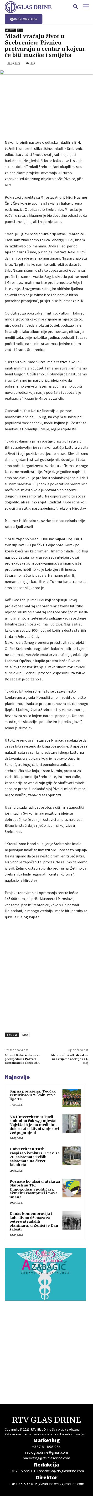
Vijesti (10, 30)
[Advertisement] (46, 974)
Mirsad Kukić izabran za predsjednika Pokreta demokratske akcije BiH (22, 1059)
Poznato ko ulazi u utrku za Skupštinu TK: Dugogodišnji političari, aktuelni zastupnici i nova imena (35, 1189)
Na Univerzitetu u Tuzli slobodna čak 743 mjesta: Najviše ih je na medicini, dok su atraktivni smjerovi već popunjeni (34, 1125)
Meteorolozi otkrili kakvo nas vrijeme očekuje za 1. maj (69, 1059)
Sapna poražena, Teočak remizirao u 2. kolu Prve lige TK (33, 1095)
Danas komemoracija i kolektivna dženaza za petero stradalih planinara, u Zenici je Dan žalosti (34, 1221)
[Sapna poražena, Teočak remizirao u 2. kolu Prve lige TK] (71, 1098)
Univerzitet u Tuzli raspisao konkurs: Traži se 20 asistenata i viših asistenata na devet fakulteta (35, 1157)
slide (25, 1035)
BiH (20, 30)
